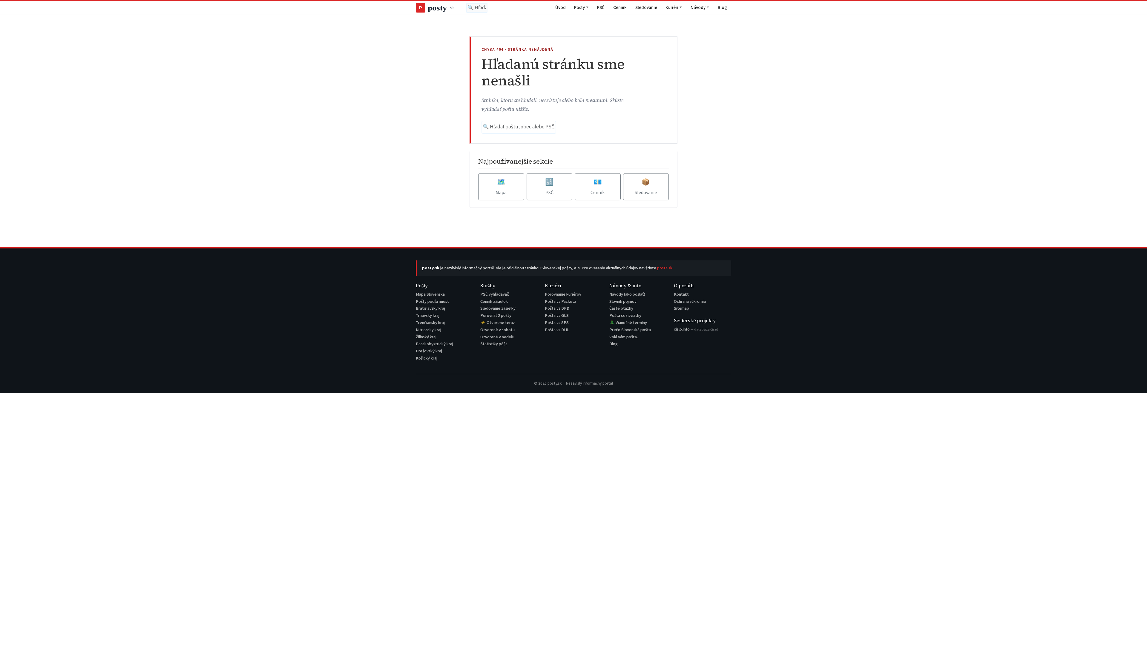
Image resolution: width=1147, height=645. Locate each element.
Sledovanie (646, 7)
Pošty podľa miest (432, 301)
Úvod (560, 7)
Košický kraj (426, 358)
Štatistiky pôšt (493, 344)
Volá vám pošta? (624, 337)
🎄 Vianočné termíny (628, 323)
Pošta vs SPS (557, 323)
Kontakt (681, 294)
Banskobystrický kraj (434, 344)
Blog (722, 7)
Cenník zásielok (494, 301)
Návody (698, 7)
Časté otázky (621, 308)
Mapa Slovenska (430, 294)
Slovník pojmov (623, 301)
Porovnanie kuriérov (563, 294)
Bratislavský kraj (430, 308)
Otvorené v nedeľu (497, 337)
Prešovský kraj (429, 351)
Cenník (620, 7)
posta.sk (664, 268)
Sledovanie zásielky (498, 308)
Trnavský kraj (427, 315)
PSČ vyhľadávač (494, 294)
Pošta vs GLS (557, 315)
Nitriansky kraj (428, 330)
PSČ (601, 7)
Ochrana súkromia (690, 301)
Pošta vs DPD (557, 308)
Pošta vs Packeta (560, 301)
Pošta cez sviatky (625, 315)
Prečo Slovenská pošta (630, 330)
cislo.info (696, 329)
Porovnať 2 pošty (495, 315)
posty (436, 8)
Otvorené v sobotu (497, 330)
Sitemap (681, 308)
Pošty (579, 7)
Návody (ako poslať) (627, 294)
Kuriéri (671, 7)
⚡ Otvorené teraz (497, 323)
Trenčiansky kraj (430, 323)
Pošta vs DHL (557, 330)
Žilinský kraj (426, 337)
